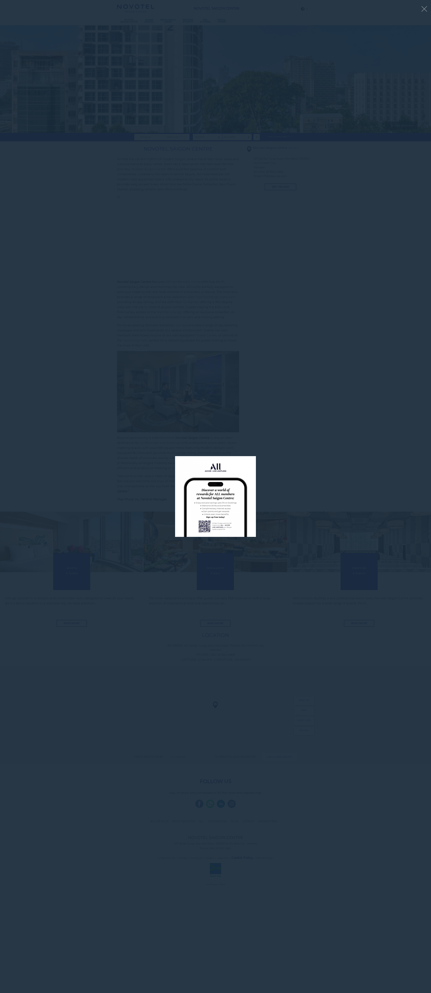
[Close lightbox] (424, 9)
